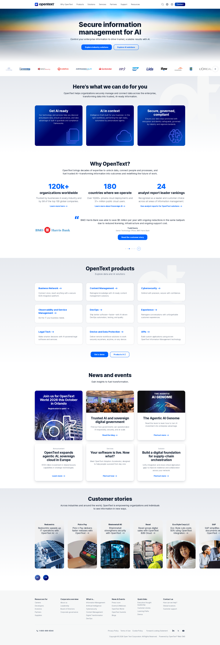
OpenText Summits (119, 612)
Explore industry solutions (96, 47)
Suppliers (38, 615)
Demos (140, 614)
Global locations (169, 606)
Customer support (170, 609)
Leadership (64, 606)
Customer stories (144, 608)
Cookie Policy (137, 631)
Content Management (94, 612)
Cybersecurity (91, 609)
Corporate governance (69, 612)
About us (63, 603)
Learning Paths (143, 611)
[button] (67, 4)
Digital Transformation (94, 615)
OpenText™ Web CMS (177, 636)
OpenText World (118, 609)
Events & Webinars (119, 606)
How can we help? (170, 603)
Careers (38, 603)
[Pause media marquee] (215, 69)
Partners (38, 612)
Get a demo (99, 354)
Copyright (113, 636)
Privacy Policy (113, 631)
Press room (116, 603)
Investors (38, 609)
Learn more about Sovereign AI (108, 206)
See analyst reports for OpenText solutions (159, 206)
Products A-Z (120, 354)
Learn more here (57, 206)
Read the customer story (132, 237)
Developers (39, 606)
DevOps (89, 618)
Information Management (95, 603)
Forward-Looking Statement (157, 631)
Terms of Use (125, 631)
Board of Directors (67, 609)
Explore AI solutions (126, 47)
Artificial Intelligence (93, 606)
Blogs (114, 615)
